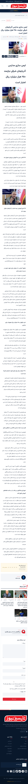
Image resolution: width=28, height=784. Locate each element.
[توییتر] (11, 771)
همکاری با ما (10, 751)
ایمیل (23, 668)
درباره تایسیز (10, 741)
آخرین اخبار (22, 15)
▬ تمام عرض (3, 20)
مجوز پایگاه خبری (9, 753)
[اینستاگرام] (26, 771)
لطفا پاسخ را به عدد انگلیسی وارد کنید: (17, 689)
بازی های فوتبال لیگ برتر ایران (22, 748)
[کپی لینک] (3, 56)
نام (24, 661)
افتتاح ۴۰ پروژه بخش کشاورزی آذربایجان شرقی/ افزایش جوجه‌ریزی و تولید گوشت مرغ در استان (7, 604)
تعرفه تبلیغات (9, 748)
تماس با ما (10, 743)
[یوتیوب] (20, 771)
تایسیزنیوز (14, 10)
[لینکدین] (17, 771)
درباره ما (25, 743)
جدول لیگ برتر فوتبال (23, 746)
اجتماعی (16, 15)
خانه (26, 15)
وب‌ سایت (23, 675)
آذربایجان (19, 15)
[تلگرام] (23, 771)
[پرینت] (6, 56)
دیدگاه (23, 643)
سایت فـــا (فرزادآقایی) (10, 781)
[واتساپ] (14, 771)
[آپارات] (8, 771)
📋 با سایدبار (8, 20)
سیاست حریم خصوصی (8, 746)
